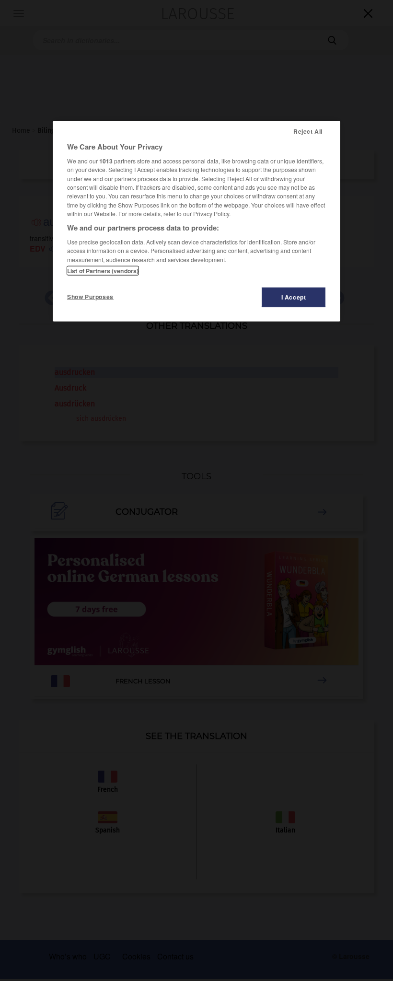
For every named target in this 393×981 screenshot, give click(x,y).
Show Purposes (90, 296)
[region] (196, 221)
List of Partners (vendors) (103, 270)
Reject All (308, 131)
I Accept (293, 297)
